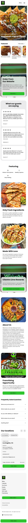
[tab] (5, 435)
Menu (20, 3)
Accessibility (5, 505)
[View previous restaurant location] (21, 430)
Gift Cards (4, 491)
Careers (4, 489)
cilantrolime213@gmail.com (9, 457)
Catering (4, 483)
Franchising (5, 493)
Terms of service (6, 503)
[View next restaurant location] (24, 430)
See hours (22, 462)
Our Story (4, 485)
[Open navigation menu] (24, 3)
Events (3, 487)
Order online (13, 466)
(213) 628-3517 (6, 454)
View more (5, 120)
